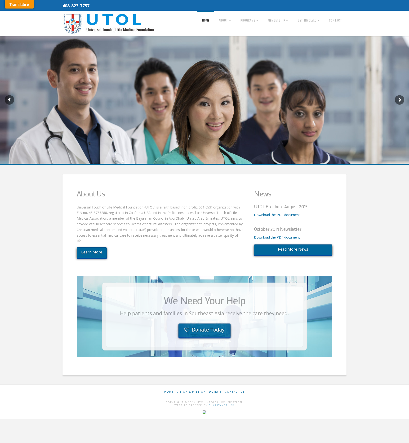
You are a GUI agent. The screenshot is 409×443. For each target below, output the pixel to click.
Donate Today (208, 329)
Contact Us (235, 391)
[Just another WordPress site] (109, 23)
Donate (215, 391)
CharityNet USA (222, 405)
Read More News (293, 249)
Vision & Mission (191, 391)
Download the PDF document (277, 215)
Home (169, 391)
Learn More (91, 252)
